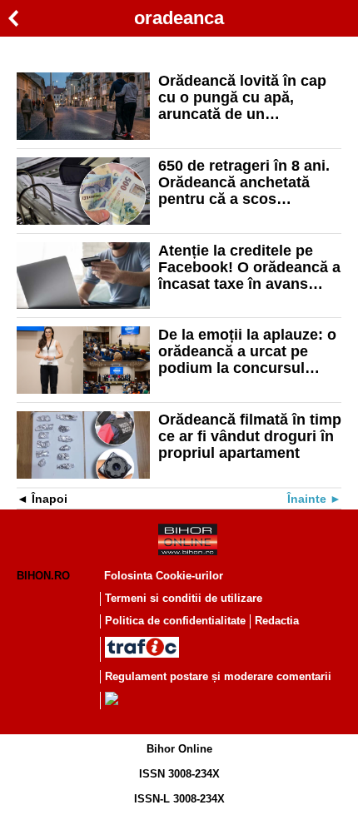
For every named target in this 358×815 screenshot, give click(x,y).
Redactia (277, 620)
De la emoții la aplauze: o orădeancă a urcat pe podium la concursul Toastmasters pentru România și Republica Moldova (247, 351)
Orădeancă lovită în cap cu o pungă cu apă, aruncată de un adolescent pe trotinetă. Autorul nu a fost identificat (242, 97)
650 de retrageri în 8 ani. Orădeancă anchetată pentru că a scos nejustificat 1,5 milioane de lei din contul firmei (244, 182)
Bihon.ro (43, 575)
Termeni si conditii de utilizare (183, 598)
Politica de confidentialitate (175, 620)
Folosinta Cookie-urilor (163, 575)
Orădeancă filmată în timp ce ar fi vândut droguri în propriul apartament (249, 436)
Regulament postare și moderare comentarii (218, 676)
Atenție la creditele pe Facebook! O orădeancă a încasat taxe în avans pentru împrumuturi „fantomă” (249, 267)
